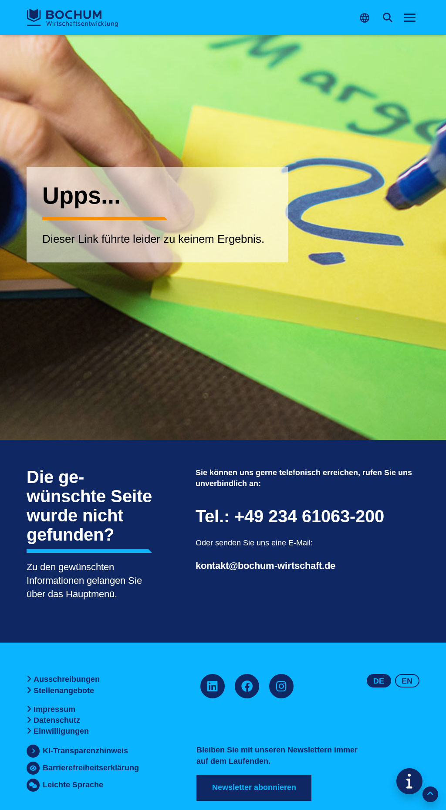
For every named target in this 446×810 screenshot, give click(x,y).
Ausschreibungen (67, 679)
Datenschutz (57, 720)
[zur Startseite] (72, 17)
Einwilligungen (61, 731)
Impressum (54, 709)
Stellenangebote (64, 690)
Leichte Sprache (73, 784)
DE (378, 681)
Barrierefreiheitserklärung (91, 767)
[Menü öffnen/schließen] (409, 17)
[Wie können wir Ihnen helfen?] (409, 781)
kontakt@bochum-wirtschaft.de (265, 565)
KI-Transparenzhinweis (85, 750)
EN (407, 681)
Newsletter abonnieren (254, 787)
